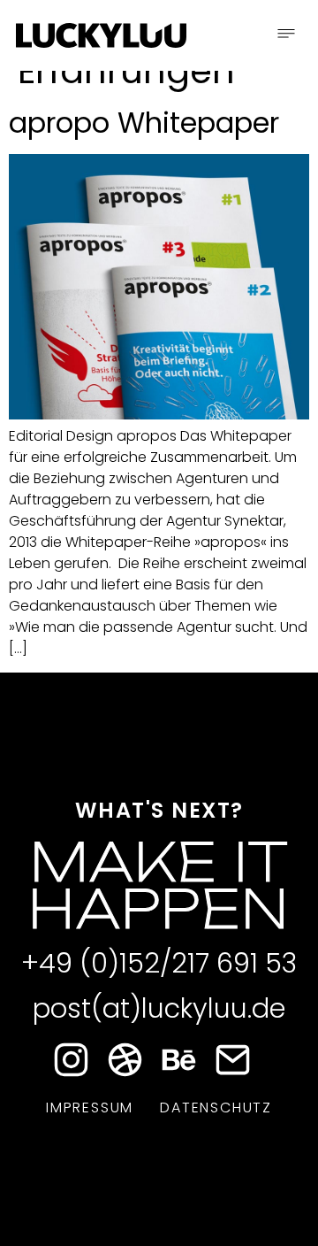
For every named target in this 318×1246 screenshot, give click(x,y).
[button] (286, 35)
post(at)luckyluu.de (159, 1008)
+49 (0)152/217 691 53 (159, 963)
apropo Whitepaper (144, 122)
